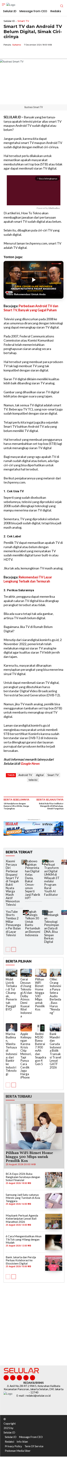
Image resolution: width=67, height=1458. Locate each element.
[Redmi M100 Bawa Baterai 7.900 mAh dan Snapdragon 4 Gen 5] (41, 1027)
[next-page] (13, 949)
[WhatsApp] (23, 53)
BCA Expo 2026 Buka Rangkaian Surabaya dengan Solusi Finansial (23, 1177)
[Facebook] (7, 53)
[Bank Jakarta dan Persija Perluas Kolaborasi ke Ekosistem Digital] (53, 1263)
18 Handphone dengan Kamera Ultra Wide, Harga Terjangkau (16, 806)
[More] (40, 53)
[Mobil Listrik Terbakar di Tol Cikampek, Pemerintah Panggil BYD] (11, 973)
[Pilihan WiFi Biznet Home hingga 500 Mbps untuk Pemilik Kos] (41, 973)
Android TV (25, 775)
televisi (33, 779)
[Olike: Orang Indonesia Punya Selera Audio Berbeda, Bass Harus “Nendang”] (55, 973)
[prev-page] (8, 949)
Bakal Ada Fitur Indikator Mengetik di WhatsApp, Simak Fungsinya (51, 806)
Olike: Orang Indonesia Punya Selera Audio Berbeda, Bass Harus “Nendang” (55, 996)
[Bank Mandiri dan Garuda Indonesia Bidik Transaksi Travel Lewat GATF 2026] (55, 1027)
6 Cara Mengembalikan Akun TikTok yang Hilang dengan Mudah (23, 1239)
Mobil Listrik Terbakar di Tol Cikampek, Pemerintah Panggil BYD (11, 994)
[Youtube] (32, 1377)
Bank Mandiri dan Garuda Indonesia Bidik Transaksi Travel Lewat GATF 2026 (55, 1050)
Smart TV (23, 21)
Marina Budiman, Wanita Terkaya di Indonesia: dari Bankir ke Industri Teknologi (11, 1054)
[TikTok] (19, 1377)
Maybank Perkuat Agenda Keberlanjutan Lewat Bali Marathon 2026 (22, 1218)
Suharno (16, 44)
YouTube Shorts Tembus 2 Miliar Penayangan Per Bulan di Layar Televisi (13, 923)
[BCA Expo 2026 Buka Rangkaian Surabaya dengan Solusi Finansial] (53, 1179)
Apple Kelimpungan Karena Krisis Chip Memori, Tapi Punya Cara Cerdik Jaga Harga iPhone (26, 1055)
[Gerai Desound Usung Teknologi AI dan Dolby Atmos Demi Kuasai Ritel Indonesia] (26, 973)
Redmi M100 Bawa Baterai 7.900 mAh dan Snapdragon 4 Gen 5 (40, 1049)
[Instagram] (12, 1377)
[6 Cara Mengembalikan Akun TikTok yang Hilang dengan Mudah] (53, 1242)
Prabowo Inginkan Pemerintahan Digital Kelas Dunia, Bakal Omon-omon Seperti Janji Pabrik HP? (32, 879)
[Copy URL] (31, 53)
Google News (30, 763)
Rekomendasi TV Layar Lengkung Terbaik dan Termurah (28, 579)
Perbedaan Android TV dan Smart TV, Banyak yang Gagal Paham (31, 308)
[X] (15, 53)
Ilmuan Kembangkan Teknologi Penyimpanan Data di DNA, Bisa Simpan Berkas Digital (51, 927)
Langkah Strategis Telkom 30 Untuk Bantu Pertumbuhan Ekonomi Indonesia (32, 923)
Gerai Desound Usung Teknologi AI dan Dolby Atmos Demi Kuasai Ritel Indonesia (26, 997)
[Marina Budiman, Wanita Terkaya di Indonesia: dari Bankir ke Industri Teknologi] (11, 1027)
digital (40, 775)
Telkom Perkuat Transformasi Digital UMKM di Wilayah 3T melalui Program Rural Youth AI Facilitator (51, 877)
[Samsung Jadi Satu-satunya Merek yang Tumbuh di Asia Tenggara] (53, 1200)
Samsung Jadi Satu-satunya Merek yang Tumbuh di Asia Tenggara (23, 1198)
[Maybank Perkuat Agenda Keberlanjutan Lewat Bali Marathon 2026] (53, 1221)
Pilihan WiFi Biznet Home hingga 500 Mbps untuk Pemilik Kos (40, 994)
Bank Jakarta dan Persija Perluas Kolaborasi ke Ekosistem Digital (21, 1260)
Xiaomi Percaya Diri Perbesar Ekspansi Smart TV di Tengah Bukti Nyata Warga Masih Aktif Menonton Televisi (13, 882)
